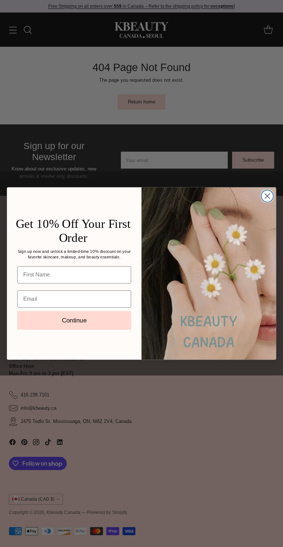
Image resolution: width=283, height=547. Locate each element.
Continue (74, 320)
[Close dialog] (267, 196)
